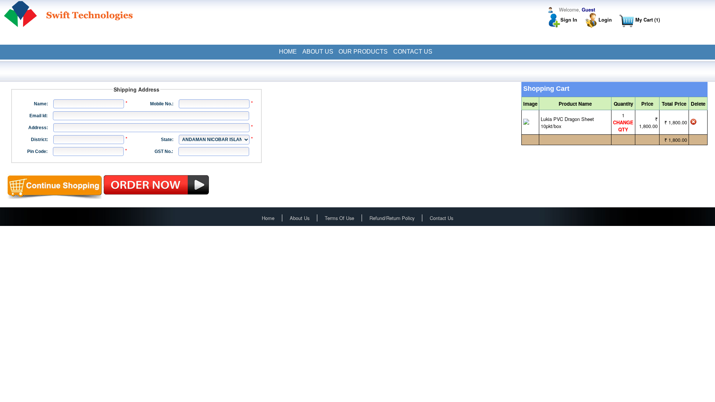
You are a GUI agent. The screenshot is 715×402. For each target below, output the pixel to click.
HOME (288, 51)
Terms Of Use (339, 217)
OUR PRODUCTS (363, 51)
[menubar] (357, 52)
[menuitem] (288, 52)
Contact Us (441, 217)
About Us (299, 217)
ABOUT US (317, 51)
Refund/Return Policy (391, 217)
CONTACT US (412, 51)
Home (268, 217)
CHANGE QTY (623, 126)
